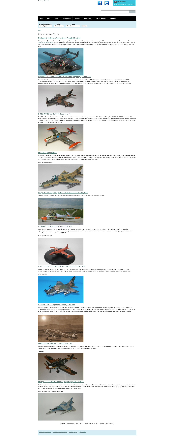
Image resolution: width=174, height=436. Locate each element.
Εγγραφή (46, 0)
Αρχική (41, 18)
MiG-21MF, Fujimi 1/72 (47, 153)
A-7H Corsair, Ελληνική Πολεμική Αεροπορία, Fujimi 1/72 (61, 266)
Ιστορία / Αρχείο (100, 18)
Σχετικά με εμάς (73, 432)
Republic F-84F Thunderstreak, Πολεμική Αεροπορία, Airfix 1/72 (64, 77)
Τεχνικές (76, 18)
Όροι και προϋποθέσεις (45, 432)
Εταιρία (73, 24)
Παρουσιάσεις (88, 18)
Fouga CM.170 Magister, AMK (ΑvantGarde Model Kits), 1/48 (63, 193)
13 (95, 423)
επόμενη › (103, 423)
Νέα (48, 18)
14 (97, 423)
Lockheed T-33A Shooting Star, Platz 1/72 (55, 226)
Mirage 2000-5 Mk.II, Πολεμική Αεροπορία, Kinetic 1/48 (61, 382)
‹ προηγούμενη (70, 423)
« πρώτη (63, 423)
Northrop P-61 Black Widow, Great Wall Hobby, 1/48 (59, 38)
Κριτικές (56, 18)
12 (92, 423)
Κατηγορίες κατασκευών (45, 24)
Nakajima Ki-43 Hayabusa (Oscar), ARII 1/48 (56, 305)
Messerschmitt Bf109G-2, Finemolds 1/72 (55, 343)
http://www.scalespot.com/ (46, 42)
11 (89, 423)
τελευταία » (110, 423)
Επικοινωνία (113, 18)
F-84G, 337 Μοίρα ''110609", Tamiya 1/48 (54, 114)
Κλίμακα (59, 24)
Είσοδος (40, 0)
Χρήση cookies (82, 432)
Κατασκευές (66, 18)
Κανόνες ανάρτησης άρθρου (60, 432)
